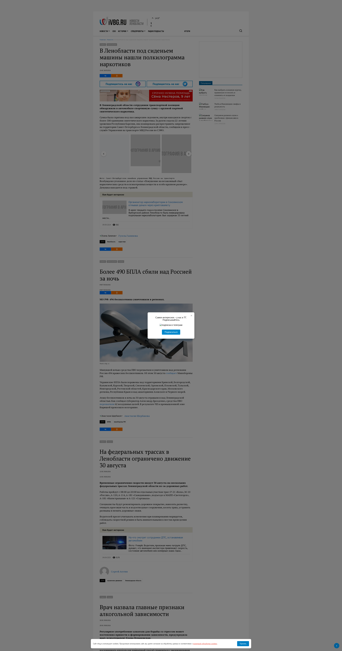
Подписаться (171, 332)
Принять (243, 643)
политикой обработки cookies (205, 643)
